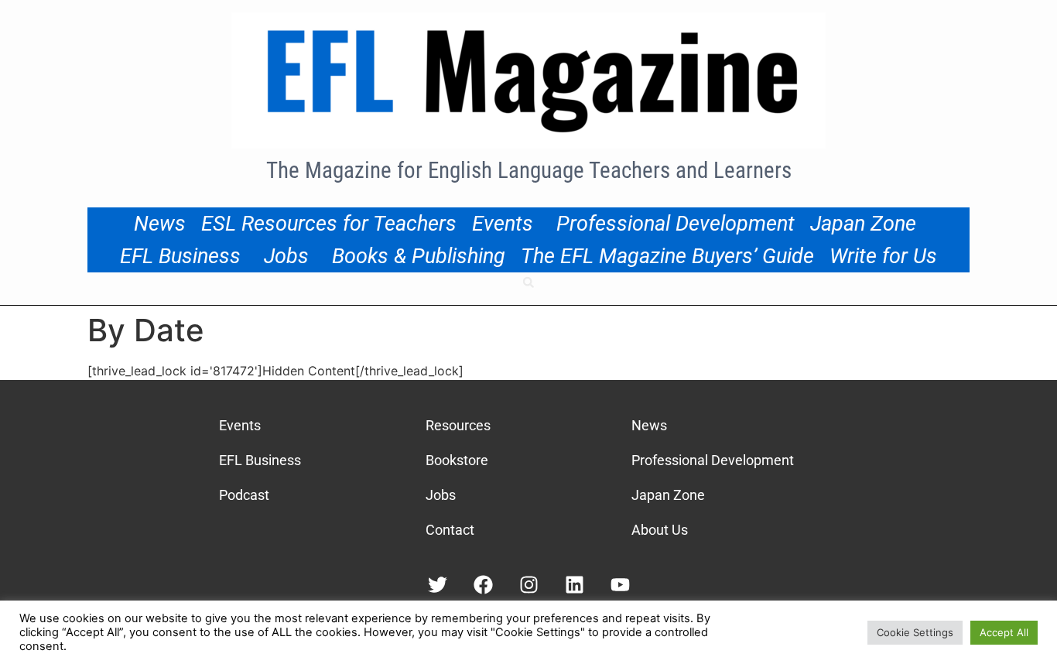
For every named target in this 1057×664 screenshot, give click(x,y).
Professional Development (675, 223)
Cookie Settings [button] (915, 632)
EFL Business (180, 256)
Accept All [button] (1004, 632)
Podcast (244, 495)
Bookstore (457, 460)
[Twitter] (437, 584)
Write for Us (883, 256)
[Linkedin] (574, 584)
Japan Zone (863, 223)
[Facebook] (483, 584)
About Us (659, 530)
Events (502, 223)
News (160, 223)
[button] (528, 282)
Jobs (286, 256)
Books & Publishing (418, 256)
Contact (450, 530)
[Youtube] (620, 584)
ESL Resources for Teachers (329, 223)
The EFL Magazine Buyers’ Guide (667, 256)
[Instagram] (529, 584)
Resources (458, 425)
